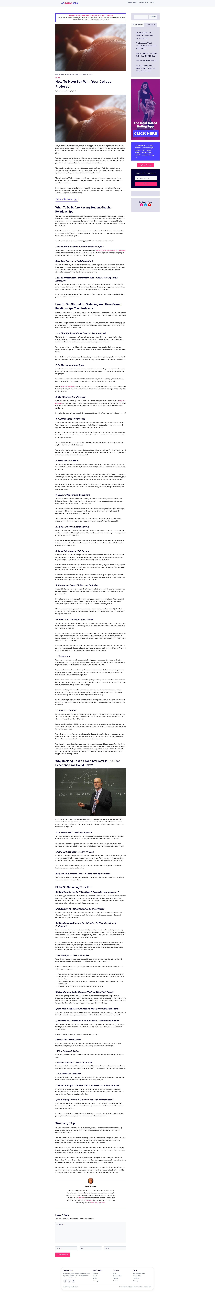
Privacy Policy (137, 1276)
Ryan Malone (60, 91)
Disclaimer (136, 1278)
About (147, 2)
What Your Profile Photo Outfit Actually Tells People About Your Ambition (145, 68)
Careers (115, 1278)
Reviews (129, 2)
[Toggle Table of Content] (75, 199)
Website (107, 1248)
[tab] (137, 25)
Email (82, 1248)
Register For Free (145, 165)
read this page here (98, 1202)
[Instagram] (69, 1281)
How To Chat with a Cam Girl (146, 61)
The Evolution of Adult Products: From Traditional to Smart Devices (146, 45)
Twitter (81, 1198)
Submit (145, 184)
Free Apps (96, 1281)
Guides (141, 2)
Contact (152, 2)
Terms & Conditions (139, 1273)
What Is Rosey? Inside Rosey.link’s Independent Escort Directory (144, 35)
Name (58, 1248)
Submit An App (117, 1276)
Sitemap (135, 1281)
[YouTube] (73, 1281)
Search (153, 17)
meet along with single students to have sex (110, 250)
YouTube (89, 1200)
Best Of (135, 2)
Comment (60, 1224)
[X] (65, 1281)
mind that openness (67, 386)
